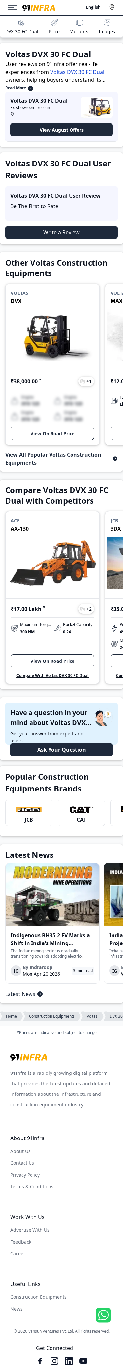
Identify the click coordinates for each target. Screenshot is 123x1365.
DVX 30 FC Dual (21, 31)
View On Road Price (52, 433)
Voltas (92, 1016)
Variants (79, 31)
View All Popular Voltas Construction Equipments (53, 458)
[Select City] (113, 7)
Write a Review (61, 232)
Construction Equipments (52, 1016)
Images (107, 31)
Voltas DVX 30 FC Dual (77, 72)
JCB (29, 819)
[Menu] (15, 7)
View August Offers (62, 130)
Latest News (20, 994)
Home (11, 1016)
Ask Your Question (61, 749)
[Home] (38, 7)
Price (54, 31)
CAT (81, 819)
